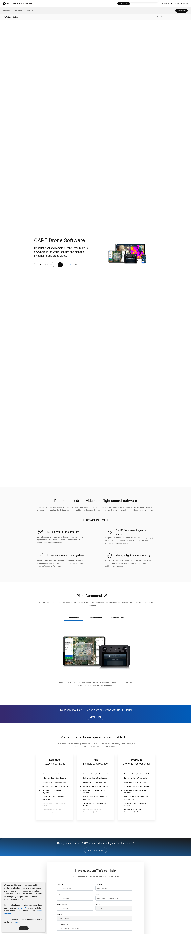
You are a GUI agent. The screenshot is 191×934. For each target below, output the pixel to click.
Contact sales (123, 3)
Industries (18, 11)
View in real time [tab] (117, 617)
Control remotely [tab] (95, 617)
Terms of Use (22, 908)
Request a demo (44, 265)
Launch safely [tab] (73, 617)
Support (166, 3)
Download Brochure (95, 520)
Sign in (185, 3)
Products (6, 11)
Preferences (16, 922)
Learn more (95, 717)
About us (30, 11)
